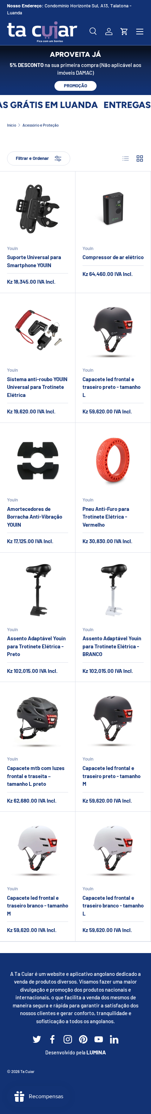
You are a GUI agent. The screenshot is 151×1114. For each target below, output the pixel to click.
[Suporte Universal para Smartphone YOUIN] (37, 208)
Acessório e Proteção (40, 125)
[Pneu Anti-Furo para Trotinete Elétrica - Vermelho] (113, 460)
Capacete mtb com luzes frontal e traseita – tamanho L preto (36, 776)
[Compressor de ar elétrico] (113, 208)
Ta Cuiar (27, 1071)
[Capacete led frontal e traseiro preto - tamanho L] (113, 330)
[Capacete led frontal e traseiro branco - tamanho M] (37, 849)
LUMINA (96, 1052)
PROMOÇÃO (75, 85)
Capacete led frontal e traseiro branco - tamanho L (113, 905)
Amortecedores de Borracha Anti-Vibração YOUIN (34, 517)
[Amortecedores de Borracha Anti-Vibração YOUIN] (37, 460)
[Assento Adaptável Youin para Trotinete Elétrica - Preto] (37, 590)
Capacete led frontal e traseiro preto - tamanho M (111, 776)
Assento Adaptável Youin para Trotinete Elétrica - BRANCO (112, 646)
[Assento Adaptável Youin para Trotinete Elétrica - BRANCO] (113, 590)
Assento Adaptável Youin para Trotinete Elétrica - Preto (36, 646)
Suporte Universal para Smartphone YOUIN (34, 261)
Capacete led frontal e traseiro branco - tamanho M (37, 905)
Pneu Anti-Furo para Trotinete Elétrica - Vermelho (106, 517)
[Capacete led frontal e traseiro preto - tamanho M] (113, 719)
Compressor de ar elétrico (113, 257)
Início (11, 125)
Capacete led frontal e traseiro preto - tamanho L (111, 387)
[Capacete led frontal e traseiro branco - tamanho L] (113, 849)
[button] (124, 31)
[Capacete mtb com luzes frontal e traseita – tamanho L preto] (37, 719)
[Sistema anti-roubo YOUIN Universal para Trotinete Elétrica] (37, 330)
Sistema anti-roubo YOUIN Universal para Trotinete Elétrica (37, 387)
